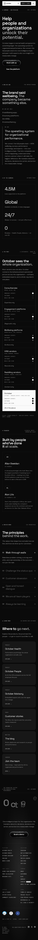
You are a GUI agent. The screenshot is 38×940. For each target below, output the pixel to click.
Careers (25, 881)
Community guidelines (9, 897)
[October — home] (19, 470)
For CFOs (23, 861)
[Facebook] (35, 927)
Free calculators (7, 874)
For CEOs (23, 863)
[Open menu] (33, 3)
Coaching (23, 850)
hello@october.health (19, 927)
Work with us (11, 63)
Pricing (4, 858)
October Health (7, 850)
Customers (24, 874)
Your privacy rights (27, 897)
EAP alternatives (26, 853)
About (22, 871)
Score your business (8, 871)
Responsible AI (25, 900)
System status (6, 894)
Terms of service (26, 892)
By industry (24, 855)
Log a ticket (6, 892)
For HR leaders (25, 858)
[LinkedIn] (28, 927)
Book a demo (26, 3)
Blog (22, 876)
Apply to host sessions (28, 884)
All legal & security (27, 902)
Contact (23, 879)
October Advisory (7, 855)
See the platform (13, 69)
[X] (32, 927)
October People (7, 853)
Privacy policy (25, 894)
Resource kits (6, 876)
